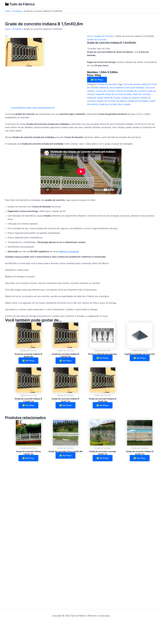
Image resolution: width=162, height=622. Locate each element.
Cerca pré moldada (134, 87)
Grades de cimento (130, 97)
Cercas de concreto (105, 91)
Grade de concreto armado (118, 94)
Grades (116, 97)
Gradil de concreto (108, 104)
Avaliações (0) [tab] (48, 107)
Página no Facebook (69, 251)
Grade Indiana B (104, 97)
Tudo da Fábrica (22, 4)
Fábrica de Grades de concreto (131, 91)
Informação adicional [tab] (31, 107)
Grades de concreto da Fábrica (112, 101)
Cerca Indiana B (116, 87)
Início (89, 36)
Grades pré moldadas (138, 101)
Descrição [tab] (16, 107)
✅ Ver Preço (97, 79)
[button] (6, 36)
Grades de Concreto (104, 36)
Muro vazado (124, 104)
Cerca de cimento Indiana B (137, 84)
